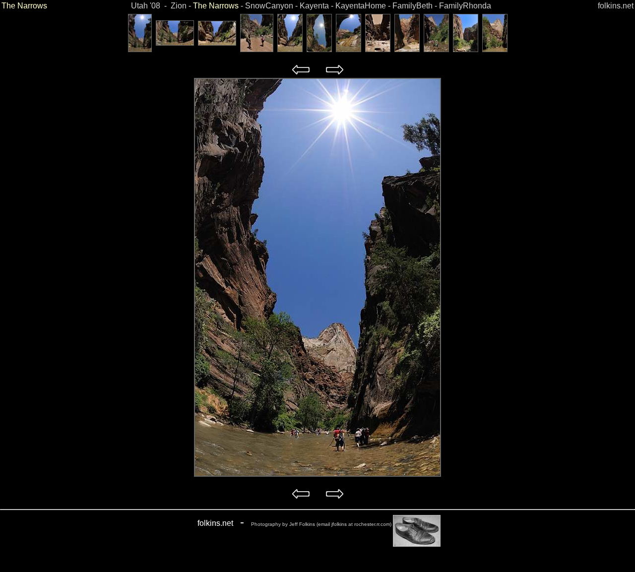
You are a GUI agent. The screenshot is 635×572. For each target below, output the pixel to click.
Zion (179, 5)
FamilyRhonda (465, 5)
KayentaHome (360, 5)
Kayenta (314, 5)
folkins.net (616, 5)
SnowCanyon (269, 5)
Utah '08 (145, 5)
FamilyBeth (412, 5)
